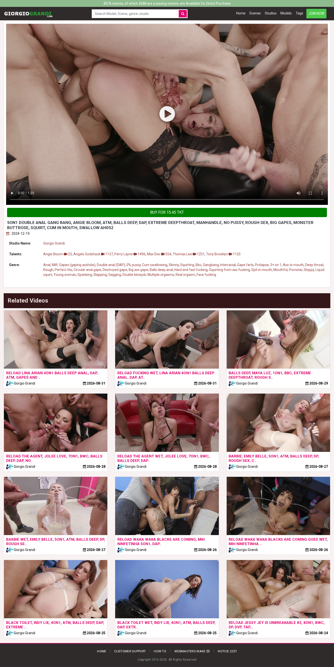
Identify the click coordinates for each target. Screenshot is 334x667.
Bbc (198, 265)
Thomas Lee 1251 (189, 254)
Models (286, 13)
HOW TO (160, 651)
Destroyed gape (115, 270)
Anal (46, 265)
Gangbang (211, 265)
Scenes (255, 13)
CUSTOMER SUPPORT (130, 651)
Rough (48, 270)
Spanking (85, 275)
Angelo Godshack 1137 (93, 254)
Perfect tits (63, 270)
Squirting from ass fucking (229, 270)
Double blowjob (134, 275)
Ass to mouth (293, 265)
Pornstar (295, 270)
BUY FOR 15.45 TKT (167, 212)
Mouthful (280, 270)
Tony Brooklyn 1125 (223, 254)
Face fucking (206, 275)
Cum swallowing (154, 265)
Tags (299, 13)
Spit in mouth (261, 270)
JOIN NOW (316, 13)
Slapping (100, 275)
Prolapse (262, 265)
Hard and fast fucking (191, 270)
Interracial (228, 265)
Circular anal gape (87, 270)
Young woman (65, 275)
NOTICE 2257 (227, 651)
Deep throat (314, 265)
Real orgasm (185, 275)
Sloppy (309, 270)
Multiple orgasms (160, 275)
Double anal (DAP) (111, 265)
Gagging (114, 275)
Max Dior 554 (159, 254)
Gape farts (245, 265)
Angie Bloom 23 (57, 254)
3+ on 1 (275, 265)
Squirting (187, 265)
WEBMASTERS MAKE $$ (192, 651)
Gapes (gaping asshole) (77, 265)
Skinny (174, 265)
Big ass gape (138, 270)
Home (240, 13)
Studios (271, 13)
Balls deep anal (161, 270)
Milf (55, 265)
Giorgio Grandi (54, 243)
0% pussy (133, 265)
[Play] (167, 114)
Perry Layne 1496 (129, 254)
